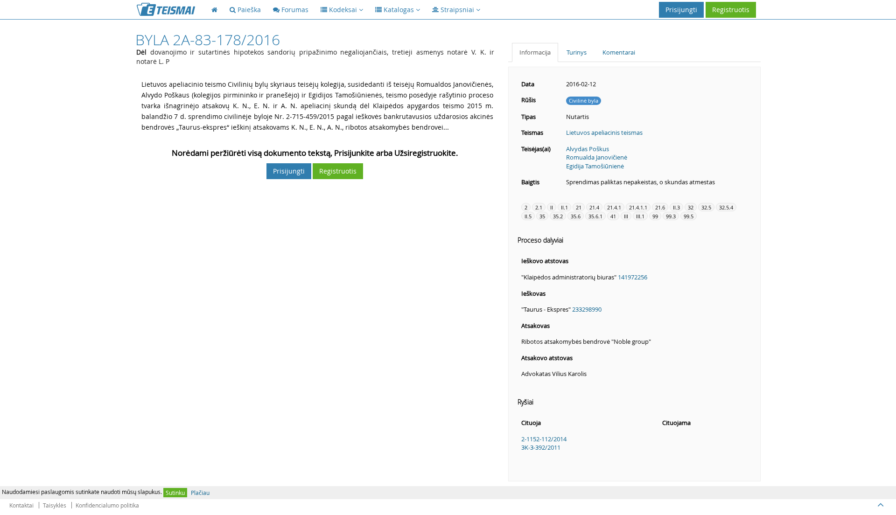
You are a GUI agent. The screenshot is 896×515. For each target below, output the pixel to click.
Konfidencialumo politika (107, 505)
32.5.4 (726, 207)
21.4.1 (614, 207)
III (626, 216)
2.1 (538, 207)
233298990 (587, 309)
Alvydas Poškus (587, 149)
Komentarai (618, 52)
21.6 (660, 207)
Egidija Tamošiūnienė (595, 166)
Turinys (577, 52)
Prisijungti (681, 9)
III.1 (640, 216)
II (551, 207)
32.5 (706, 207)
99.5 (688, 216)
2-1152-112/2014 (544, 439)
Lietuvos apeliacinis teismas (604, 132)
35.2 (558, 216)
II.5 (528, 216)
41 (613, 216)
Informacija (535, 52)
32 (690, 207)
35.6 (576, 216)
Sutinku (175, 492)
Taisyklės (54, 505)
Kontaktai (21, 505)
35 (542, 216)
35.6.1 (595, 216)
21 (578, 207)
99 (655, 216)
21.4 (594, 207)
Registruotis (730, 9)
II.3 (676, 207)
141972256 (632, 277)
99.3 (671, 216)
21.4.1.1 (638, 207)
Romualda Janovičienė (596, 157)
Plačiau (200, 492)
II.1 (564, 207)
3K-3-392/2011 (540, 447)
